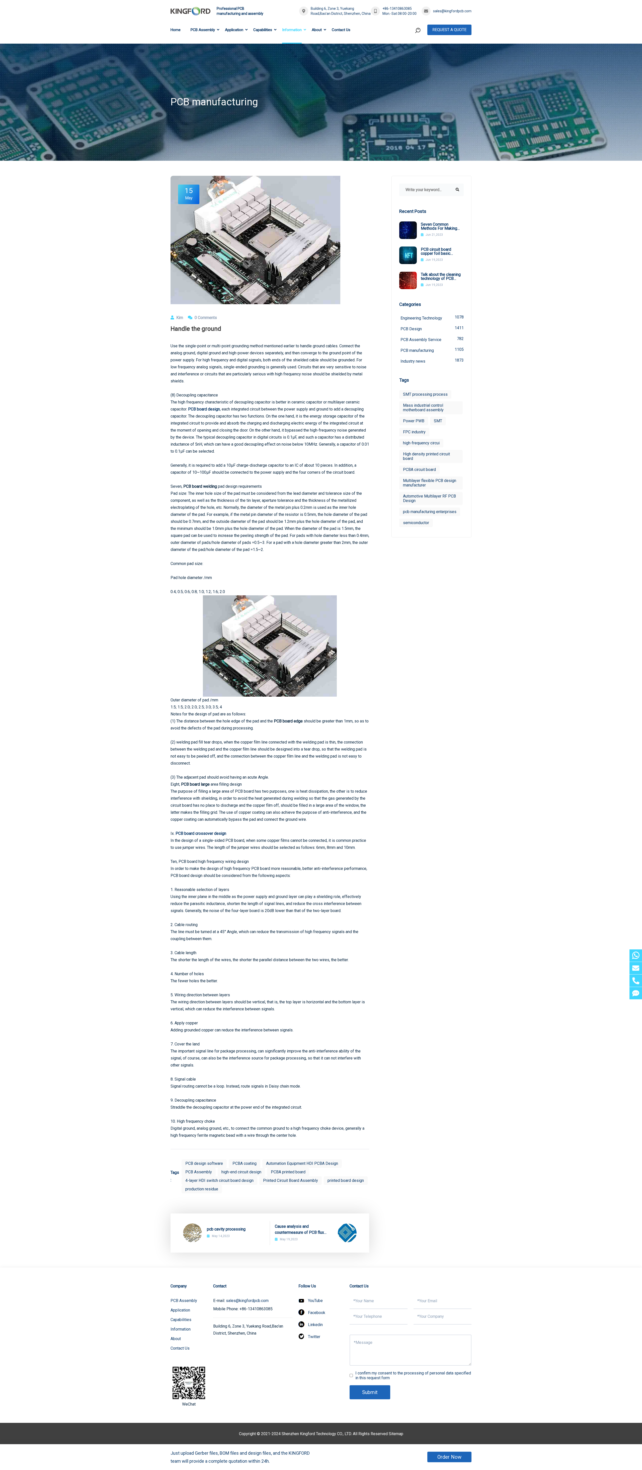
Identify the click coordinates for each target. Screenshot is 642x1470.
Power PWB (413, 421)
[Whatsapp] (635, 955)
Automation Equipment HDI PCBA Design (302, 1163)
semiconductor (416, 522)
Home (176, 30)
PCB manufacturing (432, 350)
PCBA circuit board (419, 469)
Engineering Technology (432, 317)
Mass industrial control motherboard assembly (423, 407)
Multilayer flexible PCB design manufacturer (429, 482)
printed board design (346, 1180)
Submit (370, 1392)
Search (408, 51)
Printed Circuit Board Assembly (290, 1180)
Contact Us (341, 30)
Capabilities (262, 30)
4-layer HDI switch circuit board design (219, 1180)
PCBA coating (244, 1163)
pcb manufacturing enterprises (429, 511)
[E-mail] (635, 968)
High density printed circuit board (426, 456)
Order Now (449, 1457)
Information (292, 30)
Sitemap (396, 1433)
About (317, 30)
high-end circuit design (241, 1172)
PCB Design (432, 328)
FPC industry (414, 432)
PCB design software (204, 1163)
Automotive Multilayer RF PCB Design (429, 498)
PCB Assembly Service (432, 339)
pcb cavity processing (226, 1229)
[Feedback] (635, 993)
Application (234, 30)
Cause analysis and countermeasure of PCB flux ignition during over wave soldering (299, 1230)
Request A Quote (449, 29)
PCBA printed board (288, 1172)
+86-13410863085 (397, 9)
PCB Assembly (203, 30)
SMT (438, 421)
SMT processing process (425, 394)
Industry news (432, 361)
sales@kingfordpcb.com (452, 11)
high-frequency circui (421, 443)
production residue (201, 1189)
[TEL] (635, 980)
